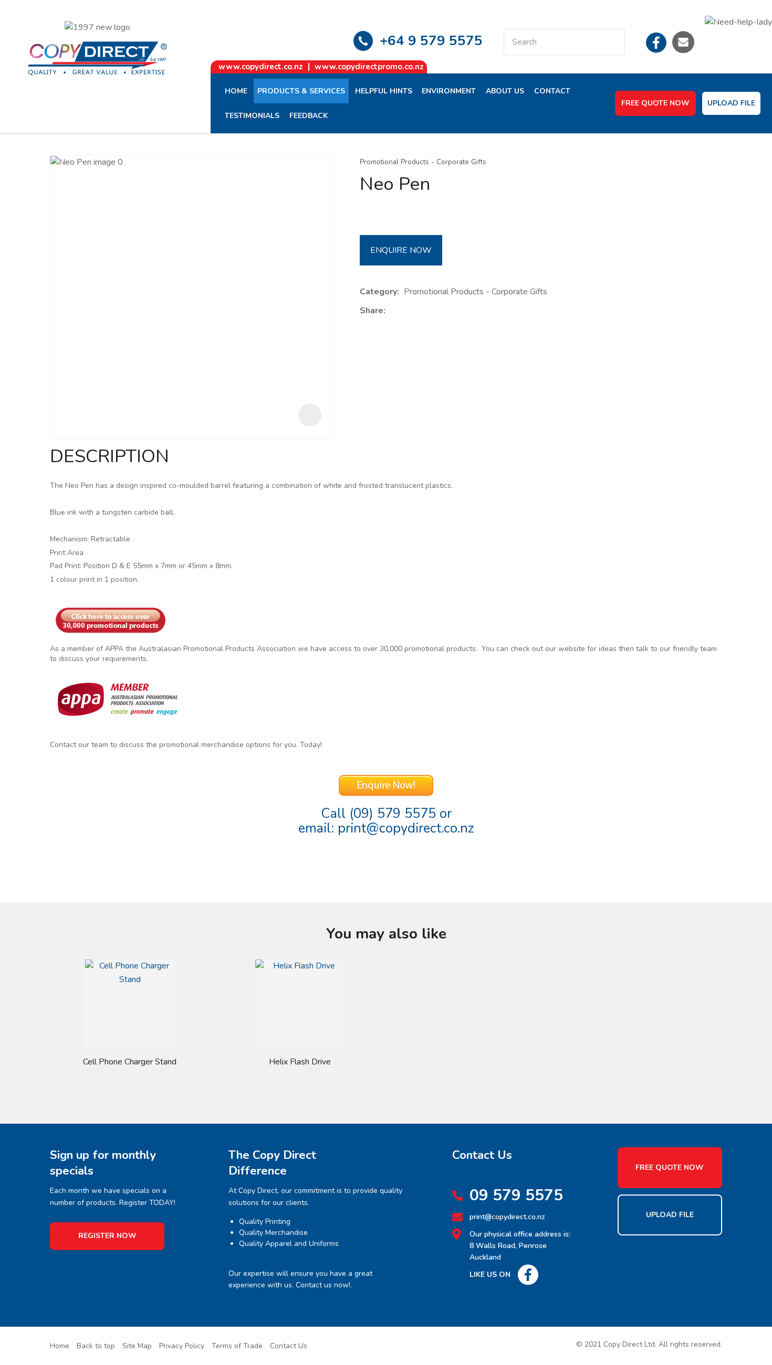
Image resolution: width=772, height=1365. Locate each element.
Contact (552, 91)
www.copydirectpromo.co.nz (369, 66)
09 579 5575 (516, 1195)
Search (612, 42)
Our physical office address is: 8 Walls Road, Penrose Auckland (520, 1246)
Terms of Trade (237, 1346)
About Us (505, 91)
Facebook (656, 42)
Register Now (107, 1236)
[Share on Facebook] (392, 310)
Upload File (731, 103)
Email (683, 42)
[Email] (422, 311)
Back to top (96, 1346)
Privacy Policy (181, 1346)
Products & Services (301, 91)
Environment (449, 91)
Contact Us (288, 1346)
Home (236, 91)
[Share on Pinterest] (438, 311)
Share (371, 310)
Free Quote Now (655, 103)
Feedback (308, 116)
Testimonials (252, 116)
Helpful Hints (383, 91)
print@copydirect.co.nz (406, 828)
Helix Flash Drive (300, 1062)
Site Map (137, 1346)
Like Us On (490, 1274)
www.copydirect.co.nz (260, 66)
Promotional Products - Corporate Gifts (423, 162)
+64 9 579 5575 (431, 40)
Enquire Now (401, 250)
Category (378, 291)
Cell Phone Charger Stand (129, 1062)
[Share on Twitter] (406, 311)
